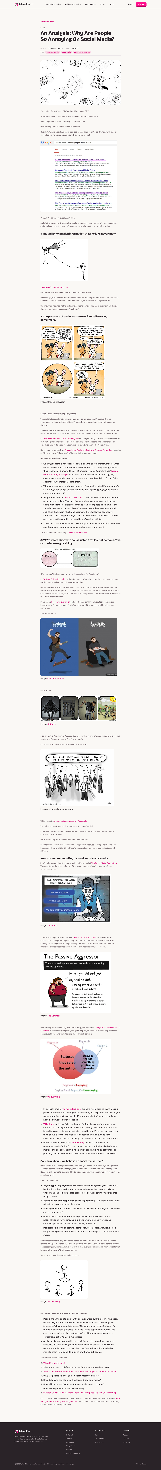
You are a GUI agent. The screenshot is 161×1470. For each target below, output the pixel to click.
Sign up (141, 4)
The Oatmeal (53, 1015)
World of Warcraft (74, 497)
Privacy (138, 1464)
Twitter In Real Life (71, 1109)
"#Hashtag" (48, 1124)
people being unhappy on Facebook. (70, 821)
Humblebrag (78, 1142)
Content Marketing (52, 52)
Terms (144, 1464)
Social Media (66, 52)
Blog (96, 1435)
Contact (126, 1439)
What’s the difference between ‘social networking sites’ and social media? (80, 1371)
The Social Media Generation (104, 863)
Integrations (90, 4)
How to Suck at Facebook (85, 937)
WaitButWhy (53, 1097)
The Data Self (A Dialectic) (54, 579)
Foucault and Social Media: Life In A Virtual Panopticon (89, 450)
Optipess (51, 724)
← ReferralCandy (47, 22)
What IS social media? (54, 1363)
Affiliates (69, 1439)
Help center (99, 1442)
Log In (130, 4)
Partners (126, 1442)
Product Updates (73, 1453)
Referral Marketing (53, 4)
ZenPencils (52, 925)
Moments (70, 1442)
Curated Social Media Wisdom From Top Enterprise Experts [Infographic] (79, 1392)
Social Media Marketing (82, 52)
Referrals (69, 1435)
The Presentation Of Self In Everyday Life (61, 439)
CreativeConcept (55, 678)
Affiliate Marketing (73, 4)
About (112, 4)
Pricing (102, 4)
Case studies (99, 1439)
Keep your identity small (61, 602)
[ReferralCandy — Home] (24, 4)
